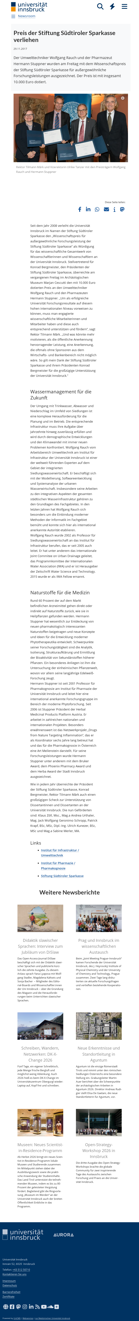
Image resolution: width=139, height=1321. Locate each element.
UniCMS (17, 1318)
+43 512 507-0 (21, 1269)
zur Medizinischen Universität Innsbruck (52, 1318)
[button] (79, 209)
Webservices (28, 1318)
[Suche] (100, 6)
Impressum (9, 1280)
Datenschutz (10, 1285)
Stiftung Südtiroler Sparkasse (62, 876)
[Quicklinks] (112, 6)
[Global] (112, 6)
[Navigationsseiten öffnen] (13, 16)
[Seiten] (124, 6)
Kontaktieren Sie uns (14, 1274)
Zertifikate (8, 1296)
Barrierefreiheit (11, 1292)
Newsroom (26, 16)
